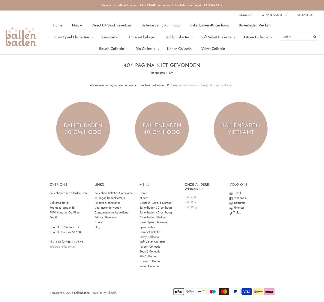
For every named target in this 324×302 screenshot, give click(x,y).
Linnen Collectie (179, 48)
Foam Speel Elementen (71, 37)
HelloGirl (190, 197)
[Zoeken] (314, 37)
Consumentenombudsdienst (111, 212)
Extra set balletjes (142, 37)
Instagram (238, 203)
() (275, 15)
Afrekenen (305, 15)
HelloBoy (190, 202)
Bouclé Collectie (111, 48)
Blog (97, 227)
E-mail (236, 193)
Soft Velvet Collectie (216, 37)
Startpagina (158, 73)
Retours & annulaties (107, 203)
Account (246, 15)
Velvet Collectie (213, 48)
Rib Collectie (145, 48)
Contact (99, 222)
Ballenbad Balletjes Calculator (113, 193)
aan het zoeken (187, 85)
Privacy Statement (105, 217)
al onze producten (221, 85)
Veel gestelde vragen (107, 207)
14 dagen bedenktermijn (109, 198)
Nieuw (77, 25)
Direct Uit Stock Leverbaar (112, 25)
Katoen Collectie (255, 37)
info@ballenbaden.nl (62, 246)
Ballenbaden (82, 293)
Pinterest (238, 207)
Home (57, 25)
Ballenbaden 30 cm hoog (161, 25)
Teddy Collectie (177, 37)
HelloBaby (190, 207)
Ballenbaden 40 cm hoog (209, 25)
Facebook (239, 198)
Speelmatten (110, 37)
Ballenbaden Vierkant (255, 25)
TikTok (236, 212)
